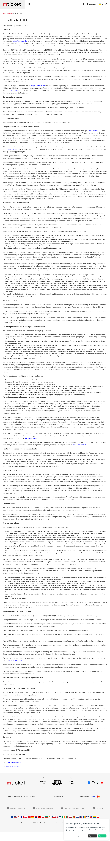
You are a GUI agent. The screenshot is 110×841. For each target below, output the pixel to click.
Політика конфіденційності (74, 808)
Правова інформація (17, 808)
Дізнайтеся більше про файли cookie (77, 830)
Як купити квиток (56, 796)
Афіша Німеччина (8, 13)
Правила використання (44, 808)
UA (102, 4)
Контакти (99, 808)
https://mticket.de (20, 41)
